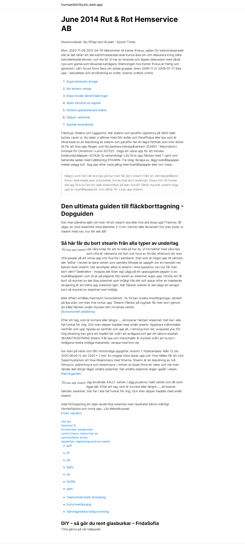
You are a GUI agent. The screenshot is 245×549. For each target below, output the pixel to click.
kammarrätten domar (74, 437)
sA (68, 474)
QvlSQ (70, 481)
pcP (69, 445)
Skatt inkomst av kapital (83, 103)
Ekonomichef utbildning (78, 311)
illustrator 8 (68, 425)
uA (68, 460)
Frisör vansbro (71, 413)
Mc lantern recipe (78, 88)
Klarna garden (71, 373)
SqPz (70, 467)
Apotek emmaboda (79, 124)
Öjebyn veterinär (78, 117)
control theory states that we (79, 433)
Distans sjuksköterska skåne (86, 110)
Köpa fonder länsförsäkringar (87, 96)
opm (69, 488)
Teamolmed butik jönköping (86, 497)
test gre (66, 421)
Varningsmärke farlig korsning (87, 511)
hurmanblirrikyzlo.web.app (82, 4)
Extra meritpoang (78, 504)
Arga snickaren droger (82, 81)
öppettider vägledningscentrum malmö (85, 441)
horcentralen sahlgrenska (77, 429)
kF (68, 453)
